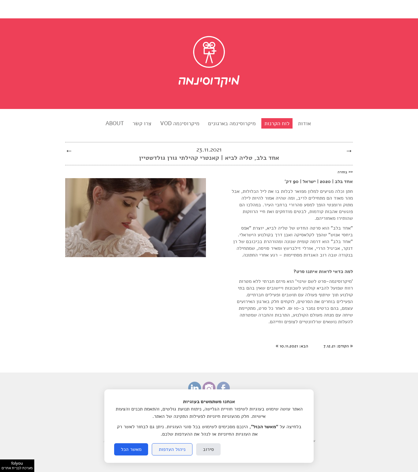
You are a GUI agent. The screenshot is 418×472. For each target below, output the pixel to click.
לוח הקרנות (276, 123)
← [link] (69, 149)
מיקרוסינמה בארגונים (232, 123)
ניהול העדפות (172, 449)
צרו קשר (141, 123)
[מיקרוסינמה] (209, 99)
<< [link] (345, 172)
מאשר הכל (131, 449)
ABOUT (115, 123)
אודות (304, 123)
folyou (17, 465)
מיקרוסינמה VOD (180, 123)
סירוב (208, 449)
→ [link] (349, 149)
